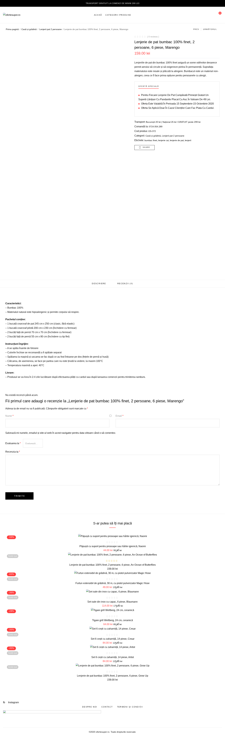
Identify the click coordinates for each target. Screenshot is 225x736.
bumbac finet (150, 140)
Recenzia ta (12, 451)
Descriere (99, 284)
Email (119, 416)
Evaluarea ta (13, 443)
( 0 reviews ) (153, 36)
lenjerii (188, 140)
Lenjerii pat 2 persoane (50, 29)
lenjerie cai (163, 140)
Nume (9, 416)
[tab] (99, 284)
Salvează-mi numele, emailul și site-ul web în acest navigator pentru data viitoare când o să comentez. (60, 433)
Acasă (98, 15)
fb (4, 702)
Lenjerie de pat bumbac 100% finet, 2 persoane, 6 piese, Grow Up (112, 675)
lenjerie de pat (177, 140)
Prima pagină (12, 29)
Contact (107, 707)
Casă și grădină (29, 29)
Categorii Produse (118, 15)
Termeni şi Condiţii (130, 707)
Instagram (13, 702)
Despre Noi (89, 707)
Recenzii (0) (125, 284)
